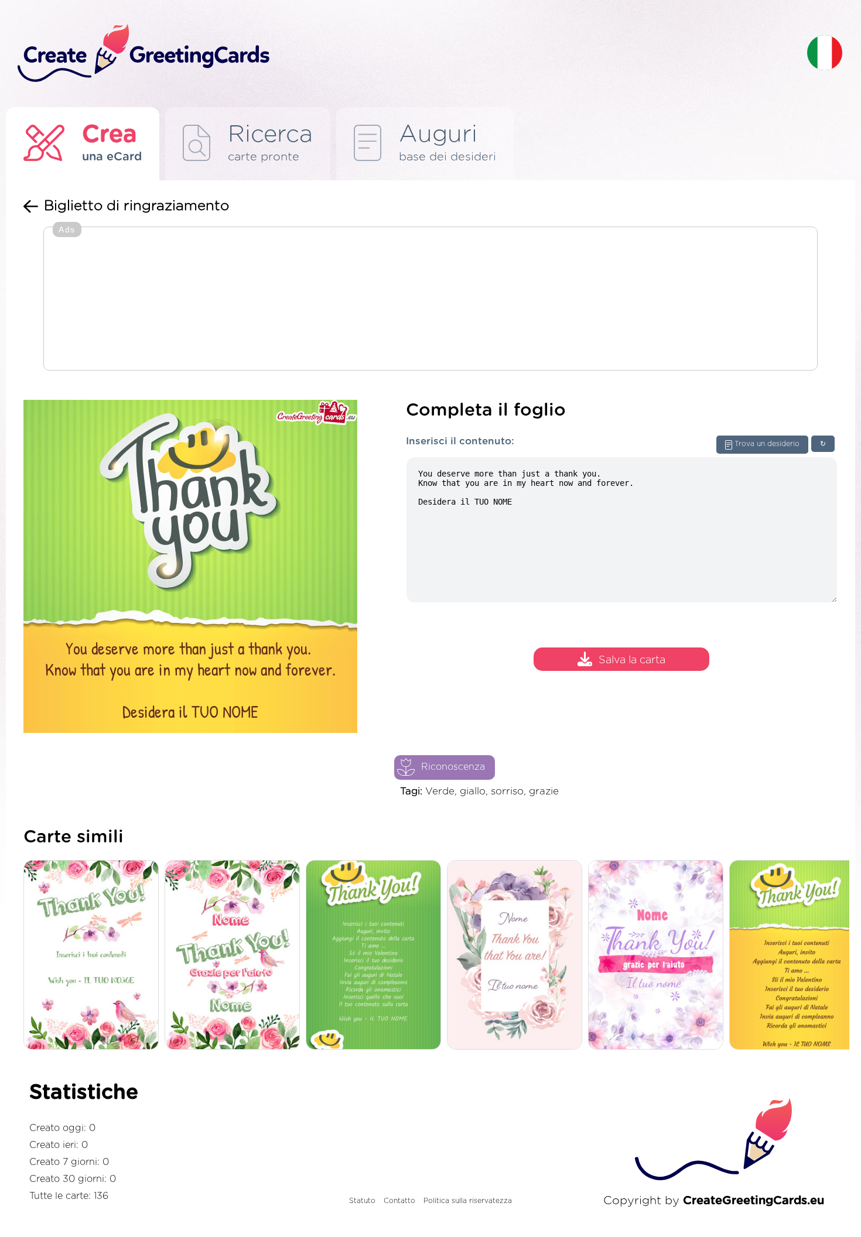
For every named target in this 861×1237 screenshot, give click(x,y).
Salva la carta (632, 661)
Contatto (399, 1200)
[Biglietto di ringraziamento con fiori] (658, 955)
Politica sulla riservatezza (467, 1200)
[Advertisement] (430, 299)
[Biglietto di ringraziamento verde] (376, 955)
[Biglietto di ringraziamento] (517, 955)
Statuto (362, 1200)
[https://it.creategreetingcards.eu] (403, 53)
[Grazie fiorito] (94, 955)
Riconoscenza (453, 767)
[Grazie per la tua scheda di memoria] (235, 955)
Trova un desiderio (767, 443)
